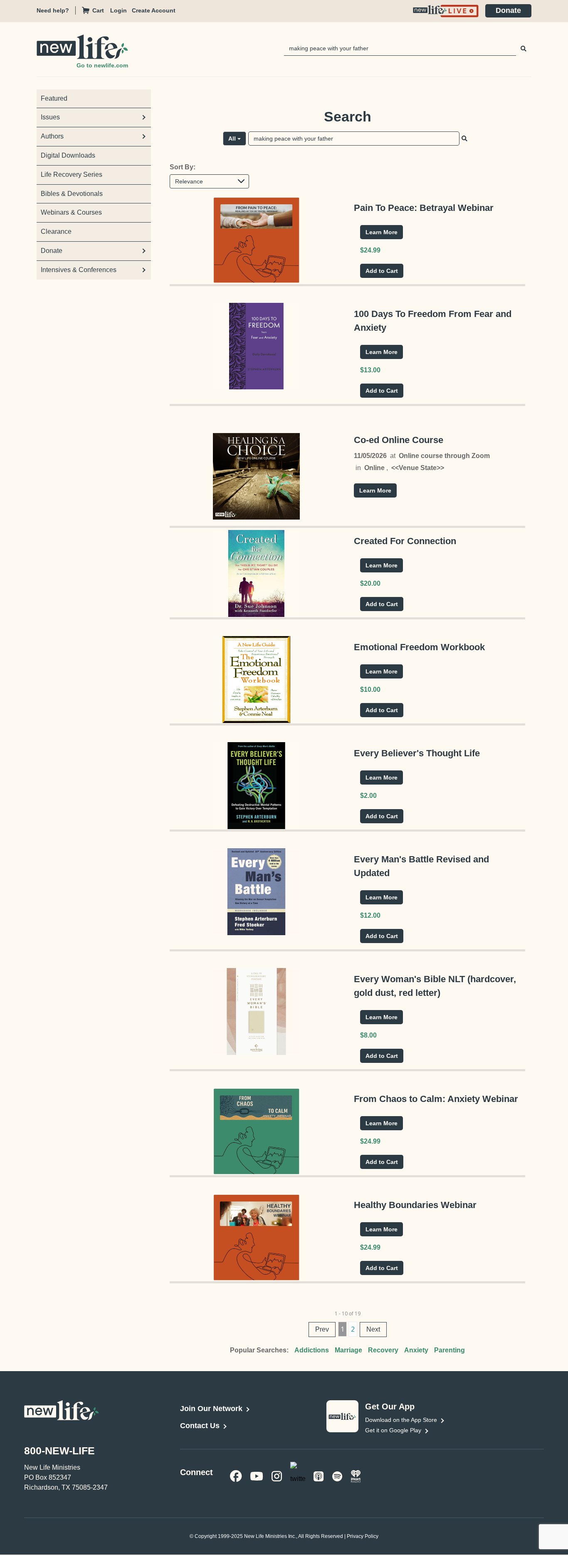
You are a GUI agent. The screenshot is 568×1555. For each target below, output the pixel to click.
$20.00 (370, 583)
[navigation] (121, 10)
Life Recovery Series (71, 174)
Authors (52, 136)
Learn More (381, 232)
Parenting (449, 1350)
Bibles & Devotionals (72, 193)
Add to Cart (381, 270)
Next (373, 1329)
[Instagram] (277, 1475)
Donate (508, 10)
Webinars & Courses (71, 212)
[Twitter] (297, 1474)
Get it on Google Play (393, 1430)
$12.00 (370, 915)
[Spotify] (337, 1475)
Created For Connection (405, 541)
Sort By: (182, 167)
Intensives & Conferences (78, 269)
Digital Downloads (68, 155)
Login (118, 10)
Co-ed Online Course (398, 440)
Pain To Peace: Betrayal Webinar (424, 208)
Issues (50, 117)
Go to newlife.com (102, 65)
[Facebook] (236, 1475)
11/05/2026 (370, 455)
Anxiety (416, 1350)
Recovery (383, 1350)
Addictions (311, 1350)
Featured (54, 98)
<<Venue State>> (417, 467)
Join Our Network (211, 1408)
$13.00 (370, 370)
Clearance (56, 231)
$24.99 (370, 250)
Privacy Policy (362, 1537)
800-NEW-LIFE (59, 1450)
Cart (98, 10)
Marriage (348, 1350)
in (358, 467)
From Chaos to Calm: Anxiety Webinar (436, 1099)
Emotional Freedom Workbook (419, 647)
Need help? (53, 10)
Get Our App (390, 1406)
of (351, 1314)
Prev (322, 1329)
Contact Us (200, 1425)
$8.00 (368, 1035)
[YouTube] (256, 1475)
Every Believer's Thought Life (417, 753)
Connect (196, 1472)
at (392, 455)
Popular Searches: (259, 1350)
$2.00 (368, 795)
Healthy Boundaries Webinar (415, 1205)
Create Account (153, 10)
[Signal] (319, 1475)
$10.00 (370, 689)
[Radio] (356, 1475)
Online (374, 467)
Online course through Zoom (444, 455)
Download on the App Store (401, 1419)
